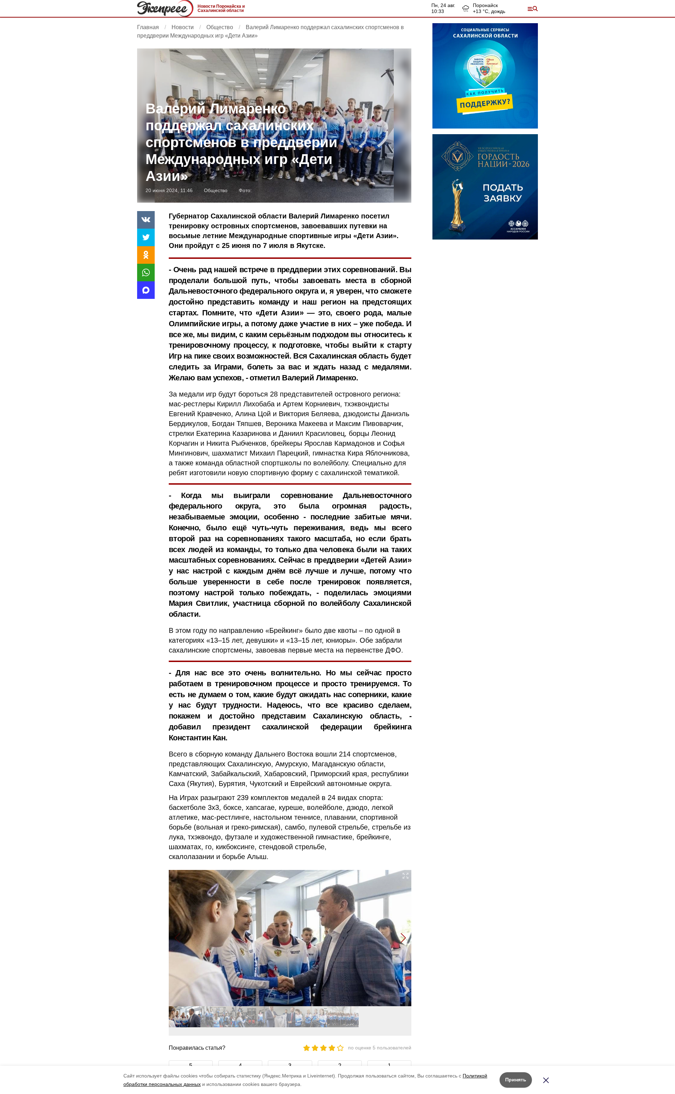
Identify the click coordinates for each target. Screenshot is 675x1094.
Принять (515, 1079)
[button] (403, 938)
